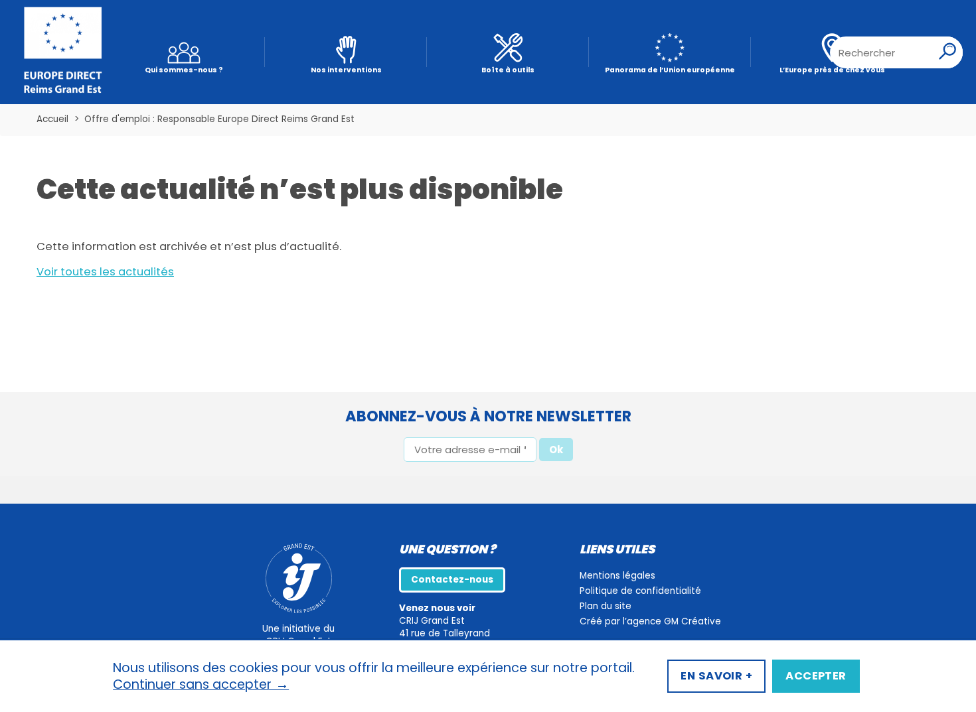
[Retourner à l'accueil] (63, 52)
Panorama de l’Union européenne (670, 70)
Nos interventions (346, 70)
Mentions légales (617, 575)
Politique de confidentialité (640, 591)
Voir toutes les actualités (105, 271)
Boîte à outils (507, 70)
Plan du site (605, 606)
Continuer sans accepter (201, 684)
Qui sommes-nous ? (184, 70)
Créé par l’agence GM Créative (650, 621)
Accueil (52, 119)
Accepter (816, 675)
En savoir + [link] (716, 675)
